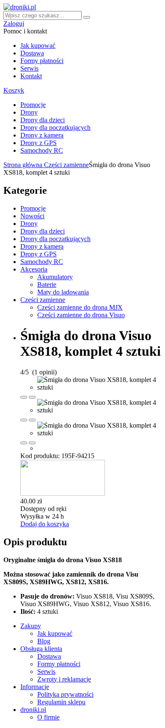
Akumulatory (55, 276)
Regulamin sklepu (61, 702)
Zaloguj (13, 23)
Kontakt (31, 76)
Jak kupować (37, 45)
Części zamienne (66, 164)
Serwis (29, 68)
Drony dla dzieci (42, 120)
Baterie (46, 284)
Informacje (34, 686)
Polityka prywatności (65, 694)
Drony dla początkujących (55, 127)
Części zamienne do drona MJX (80, 307)
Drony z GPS (38, 142)
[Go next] (32, 397)
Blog (43, 641)
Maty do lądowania (63, 292)
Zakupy (30, 625)
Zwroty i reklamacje (64, 679)
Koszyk (13, 90)
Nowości (32, 216)
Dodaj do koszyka (44, 523)
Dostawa (32, 53)
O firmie (48, 717)
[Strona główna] (19, 7)
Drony (29, 112)
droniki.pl (33, 709)
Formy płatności (41, 60)
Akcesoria (33, 269)
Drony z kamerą (41, 135)
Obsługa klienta (41, 648)
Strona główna (23, 164)
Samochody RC (41, 150)
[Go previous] (23, 397)
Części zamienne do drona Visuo (81, 315)
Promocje (33, 104)
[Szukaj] (86, 17)
